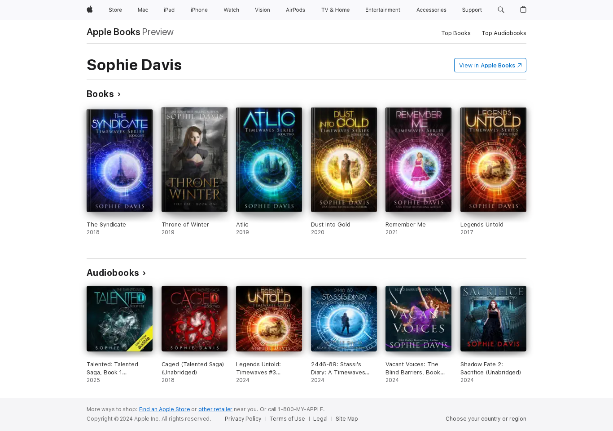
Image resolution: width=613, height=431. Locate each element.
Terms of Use (287, 419)
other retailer (215, 409)
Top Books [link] (456, 33)
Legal (320, 419)
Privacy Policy (243, 419)
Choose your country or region (486, 419)
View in (487, 65)
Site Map (347, 419)
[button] (501, 10)
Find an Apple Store (164, 409)
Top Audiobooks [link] (504, 33)
